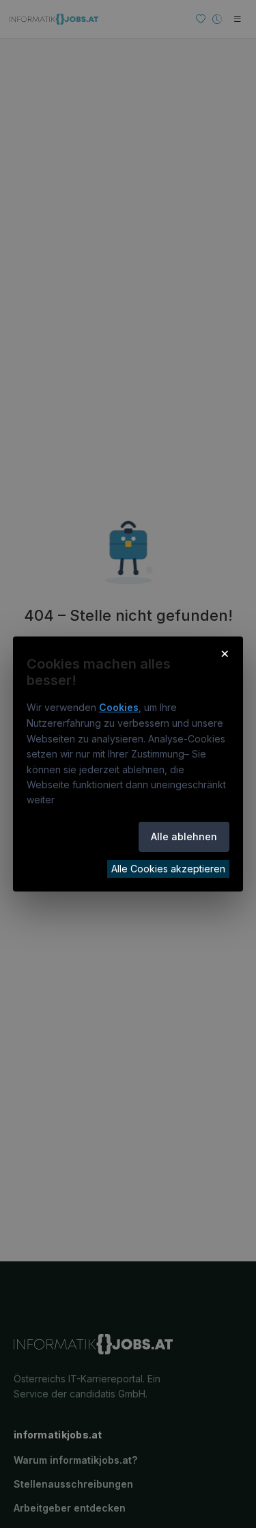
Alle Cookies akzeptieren (168, 868)
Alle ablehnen (184, 836)
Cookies (119, 707)
